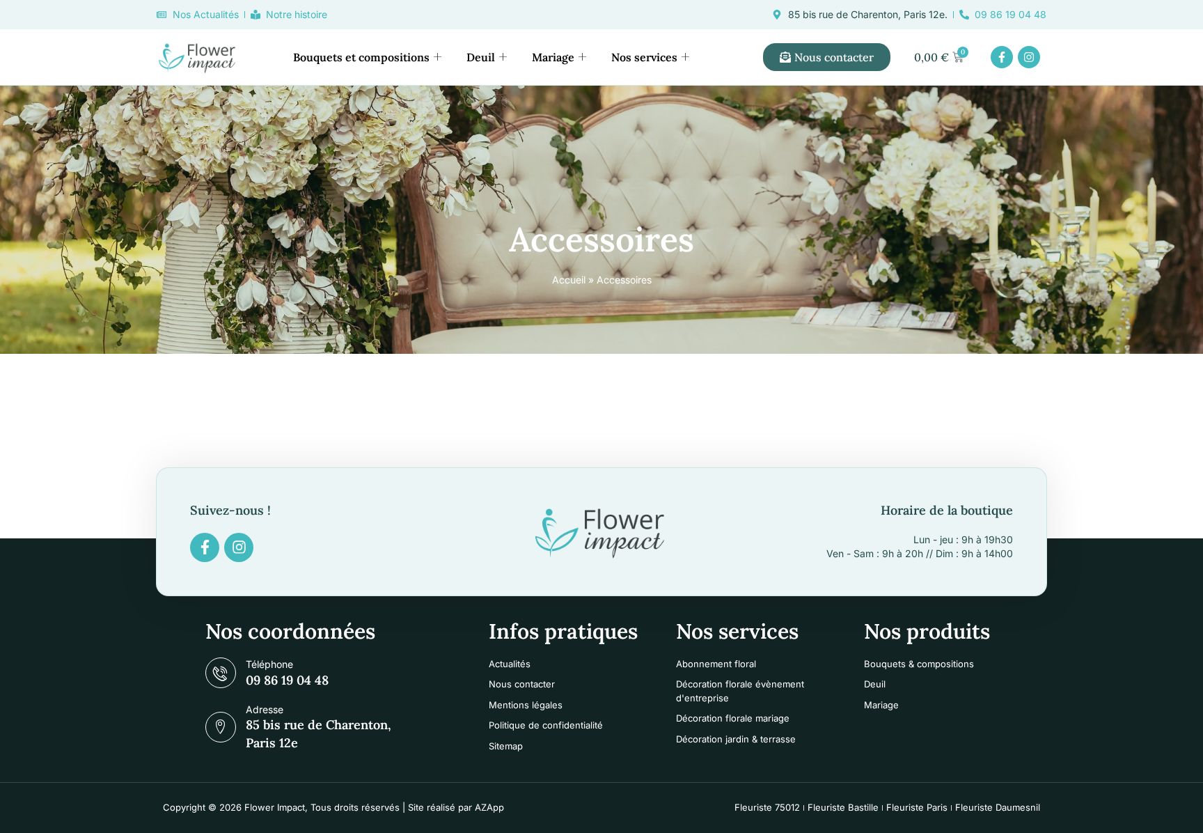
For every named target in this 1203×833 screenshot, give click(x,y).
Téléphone (269, 664)
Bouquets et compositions (361, 57)
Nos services (644, 57)
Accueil (568, 280)
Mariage (553, 57)
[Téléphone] (220, 672)
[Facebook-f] (1002, 57)
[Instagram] (1029, 57)
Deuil (480, 57)
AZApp (489, 807)
